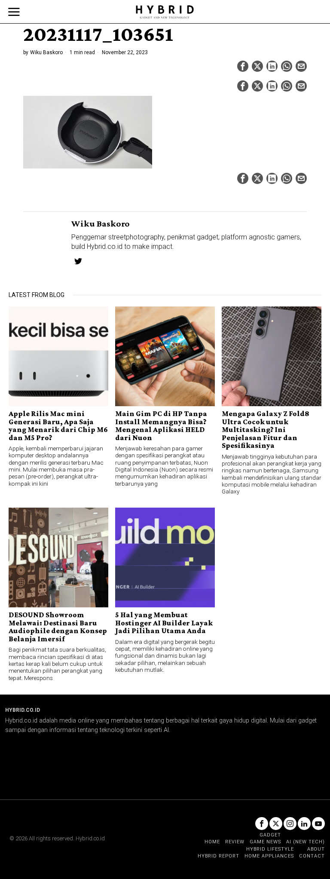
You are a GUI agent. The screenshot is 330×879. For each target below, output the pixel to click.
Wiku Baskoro (46, 52)
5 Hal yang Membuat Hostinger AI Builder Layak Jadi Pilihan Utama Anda (164, 622)
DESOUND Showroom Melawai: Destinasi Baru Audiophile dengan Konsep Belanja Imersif (58, 627)
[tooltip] (242, 66)
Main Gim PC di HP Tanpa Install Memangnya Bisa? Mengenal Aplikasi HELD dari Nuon (161, 425)
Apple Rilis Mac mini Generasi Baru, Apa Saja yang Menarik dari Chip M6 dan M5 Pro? (58, 425)
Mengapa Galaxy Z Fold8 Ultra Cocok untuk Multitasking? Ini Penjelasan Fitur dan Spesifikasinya (265, 429)
